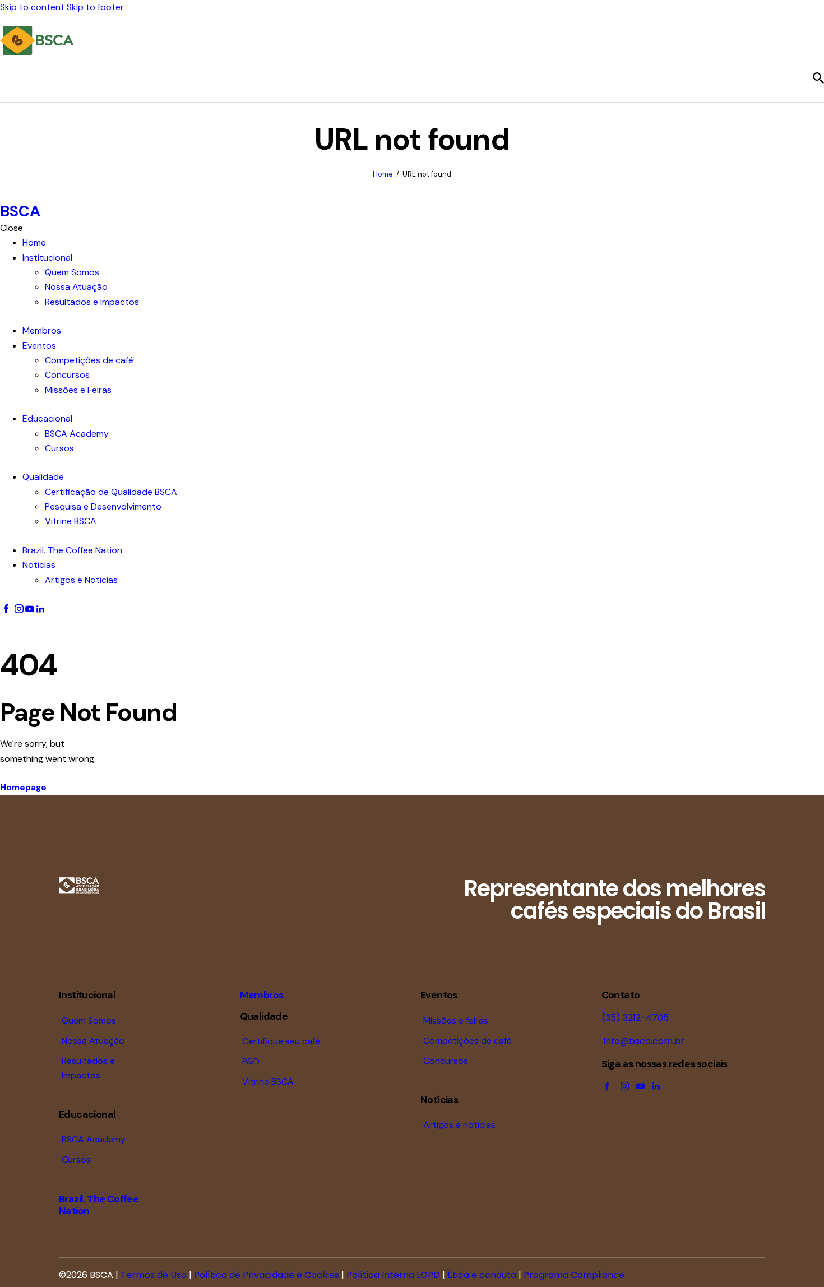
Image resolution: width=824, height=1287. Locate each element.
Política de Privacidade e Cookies (266, 1275)
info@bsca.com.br (642, 1041)
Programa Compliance (574, 1275)
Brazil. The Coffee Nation (98, 1204)
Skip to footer (95, 7)
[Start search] (818, 78)
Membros (262, 995)
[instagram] (18, 609)
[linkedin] (40, 609)
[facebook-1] (6, 609)
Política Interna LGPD (393, 1275)
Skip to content (32, 7)
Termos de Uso (154, 1275)
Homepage (23, 787)
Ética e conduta (481, 1275)
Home (383, 174)
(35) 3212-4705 (635, 1017)
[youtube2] (29, 609)
